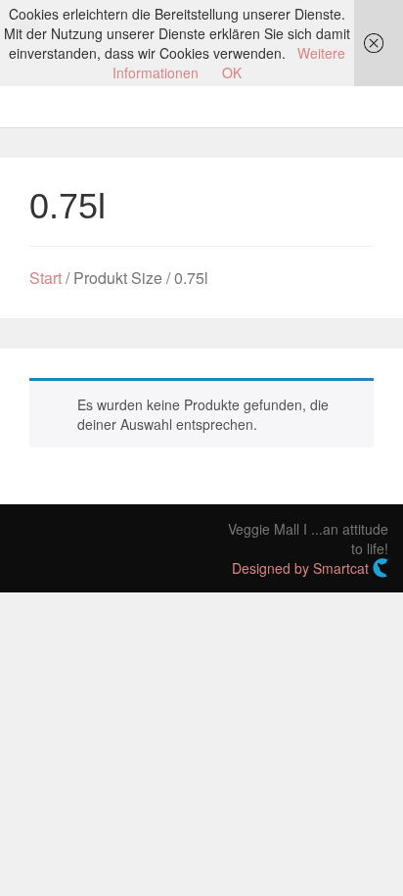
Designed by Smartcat (302, 568)
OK (232, 72)
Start (45, 277)
